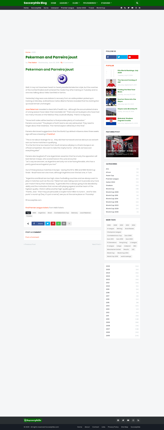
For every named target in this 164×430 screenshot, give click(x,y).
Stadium (122, 185)
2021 (122, 283)
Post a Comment (32, 237)
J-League (133, 242)
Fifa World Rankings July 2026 (128, 71)
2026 (122, 266)
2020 (122, 286)
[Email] (63, 223)
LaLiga (119, 246)
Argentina (41, 213)
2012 (127, 225)
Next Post (96, 244)
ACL (122, 169)
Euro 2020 (129, 239)
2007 (122, 329)
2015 (122, 302)
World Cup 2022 (122, 205)
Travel (91, 8)
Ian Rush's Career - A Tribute (122, 151)
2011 (122, 316)
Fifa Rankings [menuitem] (89, 3)
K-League (110, 246)
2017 (122, 296)
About (87, 427)
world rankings (126, 256)
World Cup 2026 (122, 208)
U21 (133, 249)
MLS (135, 246)
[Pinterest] (53, 223)
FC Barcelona (111, 242)
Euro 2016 (120, 239)
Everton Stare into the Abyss (127, 100)
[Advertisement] (82, 29)
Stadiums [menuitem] (105, 3)
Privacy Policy (113, 427)
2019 (122, 289)
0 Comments (68, 62)
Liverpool (54, 8)
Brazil (50, 213)
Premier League (67, 8)
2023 (122, 276)
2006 (109, 225)
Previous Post (30, 244)
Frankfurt (51, 134)
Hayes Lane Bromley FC (127, 109)
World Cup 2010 (122, 195)
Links (103, 427)
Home (26, 8)
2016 (122, 299)
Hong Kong (123, 242)
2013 (122, 309)
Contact (95, 427)
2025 (122, 269)
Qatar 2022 (81, 8)
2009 (122, 322)
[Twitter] (47, 223)
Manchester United (114, 249)
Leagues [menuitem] (63, 3)
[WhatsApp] (58, 223)
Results (126, 249)
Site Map (124, 427)
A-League (110, 229)
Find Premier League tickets (37, 207)
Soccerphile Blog (35, 3)
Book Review (129, 229)
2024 (122, 273)
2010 (121, 225)
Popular (110, 65)
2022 (122, 279)
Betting (119, 229)
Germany (74, 213)
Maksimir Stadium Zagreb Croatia (125, 119)
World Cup (101, 8)
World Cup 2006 (122, 192)
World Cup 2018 (122, 202)
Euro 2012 (110, 239)
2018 (122, 292)
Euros (46, 8)
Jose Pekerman (32, 109)
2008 (115, 225)
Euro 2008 (128, 235)
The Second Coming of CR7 (127, 81)
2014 (133, 225)
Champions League (114, 232)
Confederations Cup (61, 213)
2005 (34, 52)
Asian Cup (122, 175)
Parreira (29, 216)
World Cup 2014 (122, 198)
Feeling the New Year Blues (126, 91)
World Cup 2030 (122, 212)
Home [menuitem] (53, 3)
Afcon (122, 172)
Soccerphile (36, 8)
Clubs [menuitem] (75, 3)
